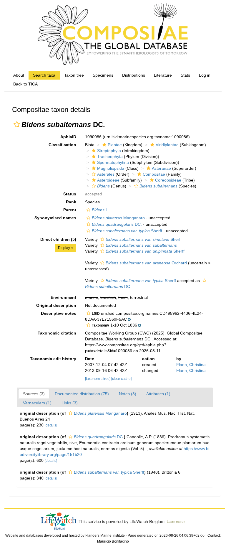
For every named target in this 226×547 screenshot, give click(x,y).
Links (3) (70, 403)
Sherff (127, 230)
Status (69, 194)
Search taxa (44, 75)
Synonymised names (55, 217)
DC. (117, 224)
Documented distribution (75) (82, 393)
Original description (56, 305)
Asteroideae (108, 180)
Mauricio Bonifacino (113, 541)
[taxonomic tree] (98, 379)
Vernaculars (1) (37, 403)
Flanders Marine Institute (105, 535)
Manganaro (118, 217)
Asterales (105, 174)
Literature (163, 75)
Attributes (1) (158, 393)
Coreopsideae (168, 180)
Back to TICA (25, 84)
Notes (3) (127, 393)
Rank (71, 202)
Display (64, 248)
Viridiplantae (167, 144)
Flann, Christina (191, 364)
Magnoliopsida (110, 168)
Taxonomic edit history (53, 358)
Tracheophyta (110, 156)
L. (100, 209)
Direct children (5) (58, 239)
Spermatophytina (113, 162)
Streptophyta (109, 150)
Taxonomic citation (57, 333)
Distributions (133, 75)
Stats (185, 75)
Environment (63, 297)
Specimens (103, 75)
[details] (51, 425)
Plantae (115, 144)
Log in (204, 75)
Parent (69, 209)
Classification (62, 144)
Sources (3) (34, 393)
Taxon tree (74, 75)
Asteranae (161, 168)
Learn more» (176, 521)
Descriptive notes (58, 313)
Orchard (146, 263)
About (18, 75)
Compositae (154, 174)
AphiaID (68, 136)
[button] (16, 124)
